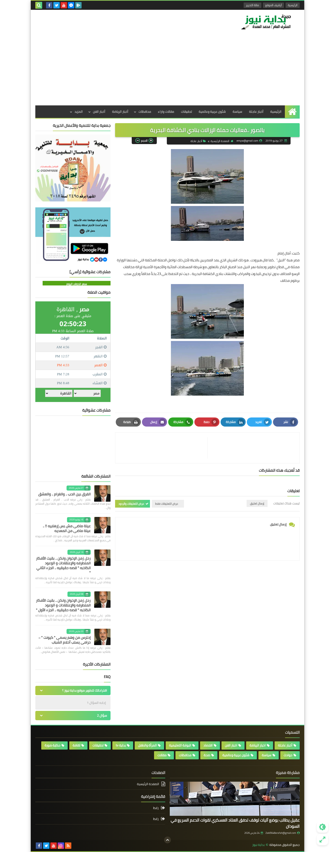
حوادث (288, 755)
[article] (163, 448)
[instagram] (61, 845)
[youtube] (64, 5)
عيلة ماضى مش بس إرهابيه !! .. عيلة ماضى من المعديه (67, 528)
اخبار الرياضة (258, 745)
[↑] (167, 840)
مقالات (162, 755)
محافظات (145, 111)
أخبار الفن (99, 111)
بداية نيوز (258, 844)
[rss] (68, 845)
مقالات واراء (166, 111)
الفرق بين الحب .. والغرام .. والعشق (64, 494)
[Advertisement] (167, 71)
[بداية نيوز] (267, 21)
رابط (156, 808)
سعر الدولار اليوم (76, 284)
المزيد (79, 111)
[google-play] (78, 5)
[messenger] (71, 5)
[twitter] (56, 5)
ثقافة (76, 745)
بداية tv (121, 745)
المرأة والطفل (147, 745)
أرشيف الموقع (273, 5)
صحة (207, 755)
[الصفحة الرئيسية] (292, 111)
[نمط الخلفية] (322, 839)
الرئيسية (292, 5)
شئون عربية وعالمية (212, 111)
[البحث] (38, 5)
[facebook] (49, 5)
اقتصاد (208, 745)
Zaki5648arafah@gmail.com (280, 833)
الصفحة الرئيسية (220, 141)
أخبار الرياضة (120, 111)
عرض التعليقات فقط (166, 503)
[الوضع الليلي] (322, 827)
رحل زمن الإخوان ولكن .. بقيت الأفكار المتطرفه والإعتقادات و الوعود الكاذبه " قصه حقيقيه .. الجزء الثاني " (63, 565)
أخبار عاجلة (256, 111)
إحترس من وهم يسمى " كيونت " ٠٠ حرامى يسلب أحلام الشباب (65, 640)
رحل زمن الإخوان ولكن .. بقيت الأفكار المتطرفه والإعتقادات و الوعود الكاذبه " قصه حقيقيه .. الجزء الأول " (63, 605)
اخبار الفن (231, 745)
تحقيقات (186, 111)
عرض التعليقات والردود (131, 503)
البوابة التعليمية (180, 745)
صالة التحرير (252, 5)
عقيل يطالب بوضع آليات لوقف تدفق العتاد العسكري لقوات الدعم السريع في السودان (235, 823)
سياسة (237, 111)
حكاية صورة (52, 745)
